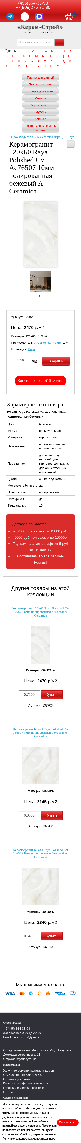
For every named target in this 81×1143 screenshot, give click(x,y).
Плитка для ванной (40, 77)
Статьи (8, 1092)
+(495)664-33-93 (32, 3)
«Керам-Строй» (40, 26)
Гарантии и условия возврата (24, 1087)
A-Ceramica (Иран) (50, 137)
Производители (22, 137)
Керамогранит (40, 105)
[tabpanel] (40, 282)
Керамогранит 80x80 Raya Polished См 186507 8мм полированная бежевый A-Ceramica (40, 853)
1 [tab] (42, 297)
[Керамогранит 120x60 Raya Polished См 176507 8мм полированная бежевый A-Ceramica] (40, 645)
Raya (71, 137)
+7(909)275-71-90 (33, 7)
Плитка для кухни (40, 91)
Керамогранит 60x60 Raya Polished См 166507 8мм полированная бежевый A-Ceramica (40, 732)
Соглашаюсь (67, 1122)
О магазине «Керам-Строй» (23, 1074)
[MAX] (39, 16)
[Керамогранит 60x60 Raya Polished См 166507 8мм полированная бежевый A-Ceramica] (40, 765)
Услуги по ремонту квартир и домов (28, 1070)
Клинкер (40, 119)
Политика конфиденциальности (25, 1083)
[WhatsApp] (25, 16)
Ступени (40, 112)
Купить (52, 695)
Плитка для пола (40, 84)
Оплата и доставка (16, 1079)
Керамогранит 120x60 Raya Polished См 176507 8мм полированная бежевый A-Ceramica (40, 612)
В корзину (56, 361)
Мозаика (41, 98)
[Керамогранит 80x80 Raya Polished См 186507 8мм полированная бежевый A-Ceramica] (40, 886)
